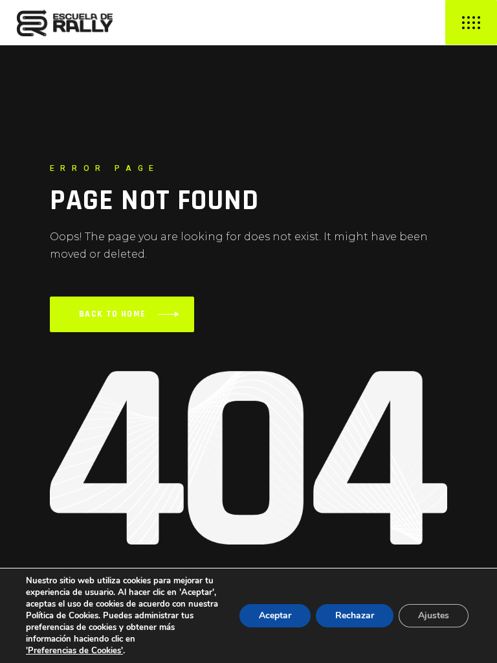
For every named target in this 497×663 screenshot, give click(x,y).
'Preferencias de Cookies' (74, 651)
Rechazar (354, 615)
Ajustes (433, 615)
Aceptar (275, 615)
